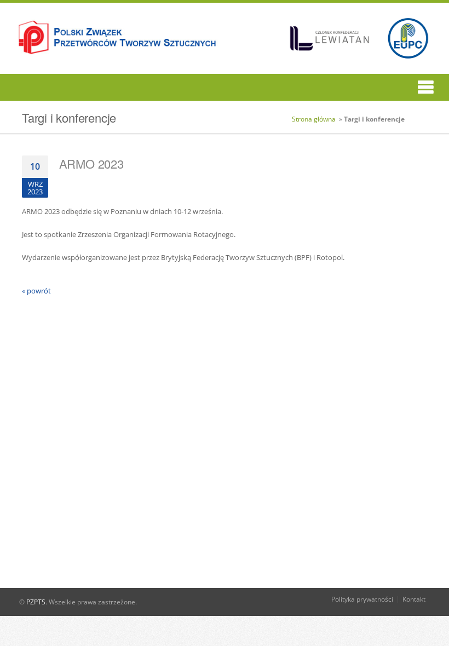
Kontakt (413, 599)
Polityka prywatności (362, 599)
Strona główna (314, 119)
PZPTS (35, 602)
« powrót (36, 291)
